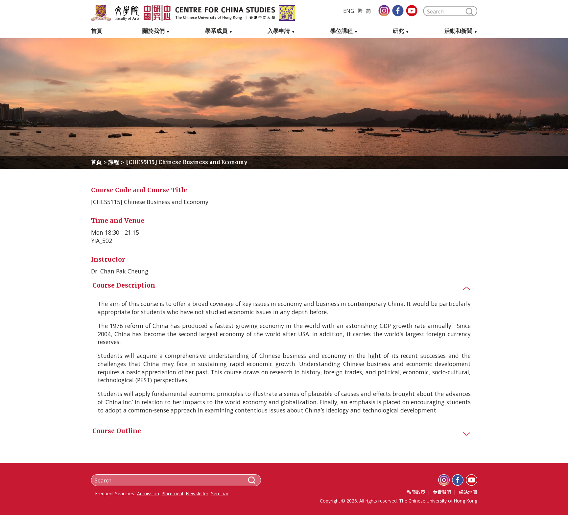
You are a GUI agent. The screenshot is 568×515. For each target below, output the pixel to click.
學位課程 (341, 31)
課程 (113, 162)
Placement (172, 493)
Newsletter (197, 493)
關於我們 (153, 31)
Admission (148, 493)
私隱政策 (416, 492)
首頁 (96, 31)
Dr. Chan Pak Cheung (119, 271)
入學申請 (279, 31)
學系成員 (216, 31)
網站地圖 (468, 492)
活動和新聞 (458, 31)
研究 (398, 31)
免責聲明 (442, 492)
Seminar (219, 493)
